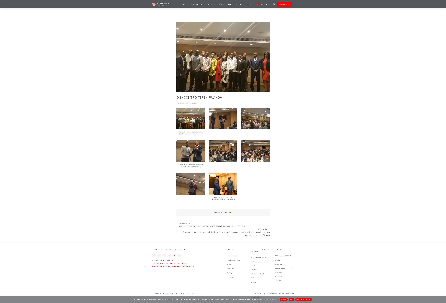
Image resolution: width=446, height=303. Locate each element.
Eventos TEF (231, 277)
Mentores (230, 268)
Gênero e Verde (226, 4)
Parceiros (230, 264)
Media (238, 4)
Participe (230, 273)
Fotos (228, 213)
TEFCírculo (278, 280)
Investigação (279, 264)
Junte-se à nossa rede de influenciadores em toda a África (173, 266)
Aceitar (283, 299)
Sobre (184, 4)
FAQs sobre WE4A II (258, 274)
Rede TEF (249, 4)
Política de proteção (277, 294)
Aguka (253, 282)
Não (291, 299)
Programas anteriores (259, 257)
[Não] (443, 299)
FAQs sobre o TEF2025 (283, 256)
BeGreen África (256, 278)
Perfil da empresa (233, 260)
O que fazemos (197, 4)
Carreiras (278, 276)
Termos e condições (260, 294)
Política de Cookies (303, 299)
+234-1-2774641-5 (166, 260)
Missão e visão (232, 256)
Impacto (211, 4)
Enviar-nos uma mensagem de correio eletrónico (169, 263)
